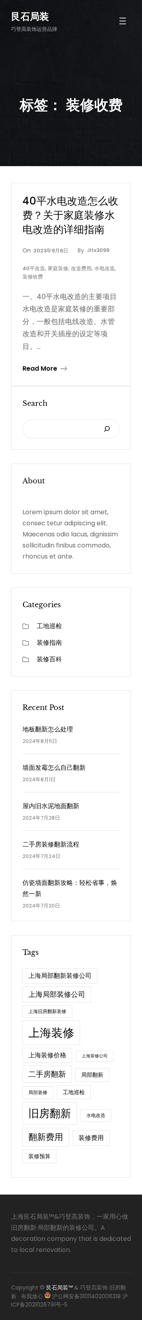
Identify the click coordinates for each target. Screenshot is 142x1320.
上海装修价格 (47, 1055)
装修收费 (32, 276)
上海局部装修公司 (56, 994)
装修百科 (49, 659)
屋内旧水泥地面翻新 (50, 806)
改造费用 (81, 268)
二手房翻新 (47, 1074)
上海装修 (51, 1033)
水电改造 (104, 268)
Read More (39, 368)
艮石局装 (30, 16)
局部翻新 (92, 1075)
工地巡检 (49, 626)
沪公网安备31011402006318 (86, 1296)
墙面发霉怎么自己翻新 (54, 767)
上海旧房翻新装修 (47, 1011)
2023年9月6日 (51, 250)
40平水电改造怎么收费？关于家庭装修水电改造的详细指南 (70, 215)
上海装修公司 (95, 1056)
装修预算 (39, 1156)
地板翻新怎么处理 (47, 729)
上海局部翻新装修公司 (60, 975)
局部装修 (37, 1092)
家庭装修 (58, 268)
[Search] (107, 428)
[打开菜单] (122, 21)
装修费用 (91, 1137)
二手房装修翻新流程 (50, 844)
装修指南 (49, 642)
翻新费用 (45, 1137)
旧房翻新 (49, 1113)
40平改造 (33, 268)
